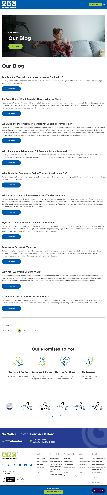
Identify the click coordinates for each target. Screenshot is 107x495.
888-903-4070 (96, 4)
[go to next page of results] (35, 331)
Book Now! (15, 46)
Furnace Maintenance (84, 467)
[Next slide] (61, 416)
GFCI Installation (97, 472)
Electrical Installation (98, 458)
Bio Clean (38, 473)
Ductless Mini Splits (69, 467)
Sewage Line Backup (56, 474)
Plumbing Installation (42, 461)
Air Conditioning (69, 454)
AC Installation (68, 461)
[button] (104, 4)
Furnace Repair (82, 464)
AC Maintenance (69, 464)
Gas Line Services (41, 470)
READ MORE (11, 88)
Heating (80, 454)
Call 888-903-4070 (54, 492)
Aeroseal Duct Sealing (70, 475)
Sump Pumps (39, 464)
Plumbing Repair (40, 458)
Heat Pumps (81, 473)
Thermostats (81, 470)
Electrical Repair (97, 461)
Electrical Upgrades (98, 464)
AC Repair (67, 458)
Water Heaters (40, 467)
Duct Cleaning (68, 473)
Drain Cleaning (54, 458)
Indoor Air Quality (69, 470)
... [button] (30, 331)
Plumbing (39, 454)
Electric (94, 454)
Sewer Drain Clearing (56, 461)
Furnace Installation (84, 461)
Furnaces (80, 458)
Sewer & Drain (55, 454)
